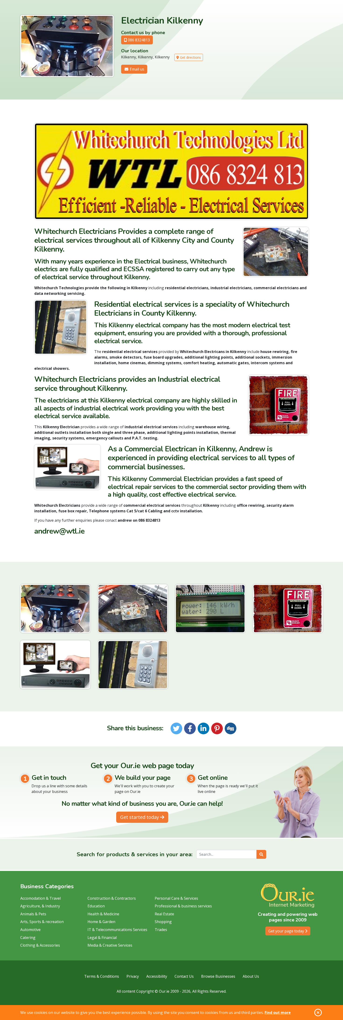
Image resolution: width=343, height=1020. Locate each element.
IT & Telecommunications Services (117, 929)
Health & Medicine (103, 914)
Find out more (278, 1012)
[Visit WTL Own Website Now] (171, 171)
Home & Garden (101, 921)
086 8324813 (138, 40)
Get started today (140, 817)
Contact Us (184, 976)
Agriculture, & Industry (40, 906)
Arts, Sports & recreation (42, 921)
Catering (27, 937)
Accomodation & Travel (40, 898)
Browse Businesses (218, 976)
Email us (136, 69)
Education (96, 906)
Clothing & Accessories (40, 945)
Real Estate (164, 914)
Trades (161, 929)
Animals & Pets (33, 914)
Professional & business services (183, 906)
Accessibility (156, 976)
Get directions (190, 57)
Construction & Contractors (112, 898)
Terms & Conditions (101, 976)
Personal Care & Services (176, 898)
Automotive (30, 929)
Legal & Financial (102, 937)
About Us (251, 976)
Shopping (163, 921)
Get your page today (286, 931)
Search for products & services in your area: (134, 854)
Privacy (132, 976)
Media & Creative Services (110, 945)
